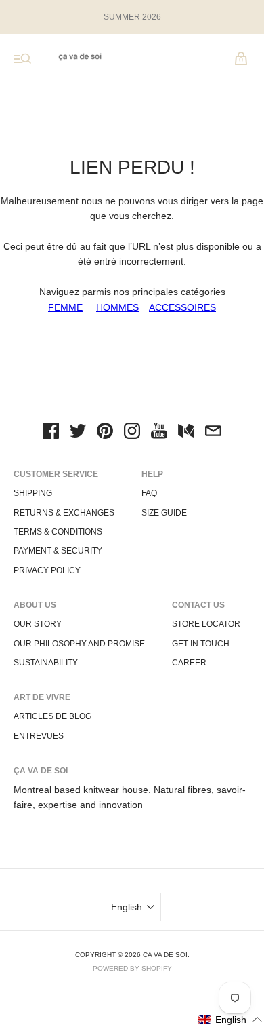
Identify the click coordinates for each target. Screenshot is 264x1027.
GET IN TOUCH (200, 643)
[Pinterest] (105, 433)
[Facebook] (51, 433)
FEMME (65, 307)
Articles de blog (52, 716)
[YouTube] (159, 433)
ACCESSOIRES (182, 307)
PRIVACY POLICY (47, 570)
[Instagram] (132, 433)
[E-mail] (213, 433)
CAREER (189, 662)
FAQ (149, 493)
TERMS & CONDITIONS (58, 532)
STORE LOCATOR (206, 624)
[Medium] (186, 433)
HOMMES (117, 307)
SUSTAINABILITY (46, 662)
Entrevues (39, 736)
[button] (230, 1019)
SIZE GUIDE (164, 513)
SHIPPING (33, 493)
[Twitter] (78, 433)
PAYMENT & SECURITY (58, 551)
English (126, 907)
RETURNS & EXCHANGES (64, 513)
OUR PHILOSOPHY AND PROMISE (79, 643)
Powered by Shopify (132, 968)
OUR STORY (38, 624)
